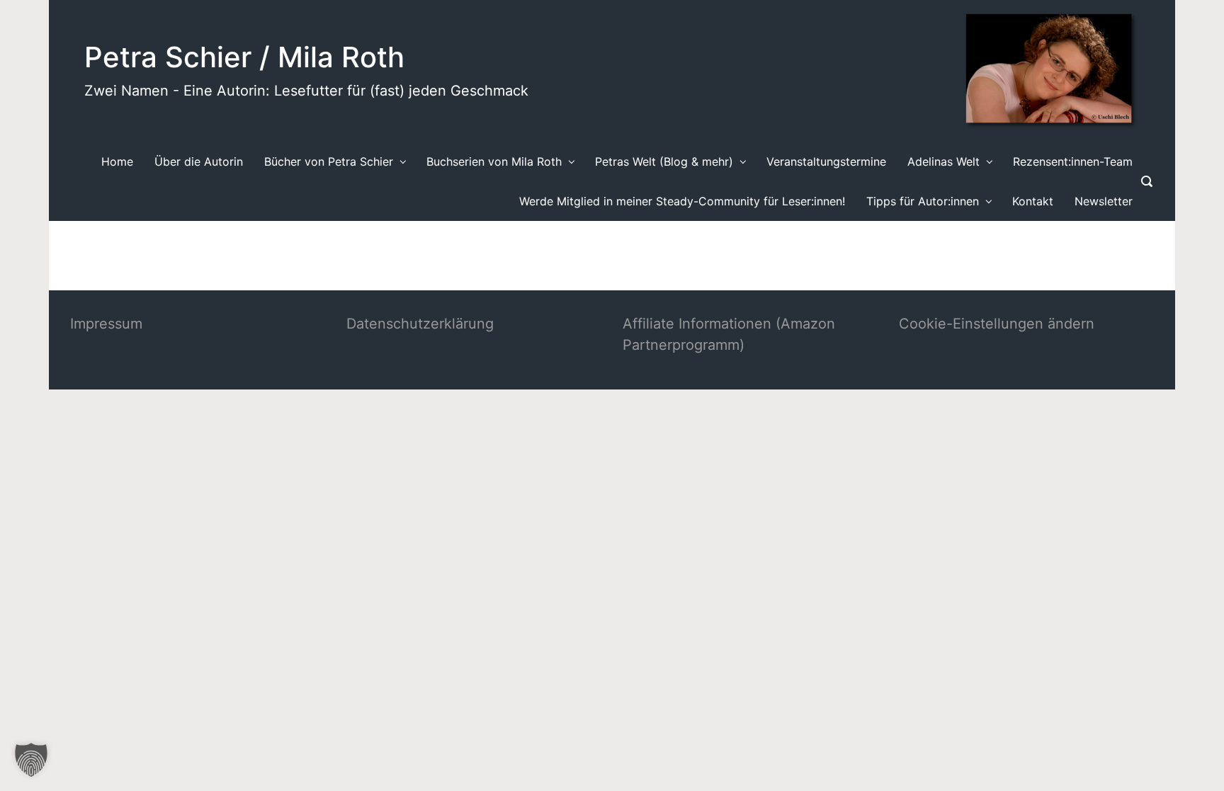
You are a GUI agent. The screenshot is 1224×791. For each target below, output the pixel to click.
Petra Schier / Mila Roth (244, 57)
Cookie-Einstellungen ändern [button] (996, 323)
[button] (31, 760)
